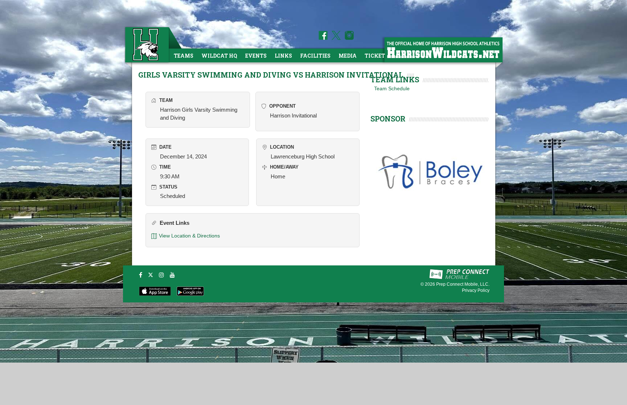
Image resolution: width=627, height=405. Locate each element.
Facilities (315, 55)
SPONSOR (387, 118)
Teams (183, 55)
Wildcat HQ (219, 55)
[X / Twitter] (151, 275)
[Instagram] (161, 274)
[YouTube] (172, 274)
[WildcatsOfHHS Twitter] (335, 38)
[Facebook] (141, 274)
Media (348, 55)
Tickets (376, 55)
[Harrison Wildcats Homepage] (443, 49)
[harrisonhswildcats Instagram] (348, 38)
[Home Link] (146, 44)
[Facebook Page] (323, 38)
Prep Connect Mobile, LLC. (462, 284)
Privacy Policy (475, 290)
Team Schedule (392, 88)
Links (283, 55)
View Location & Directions (189, 236)
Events (256, 55)
